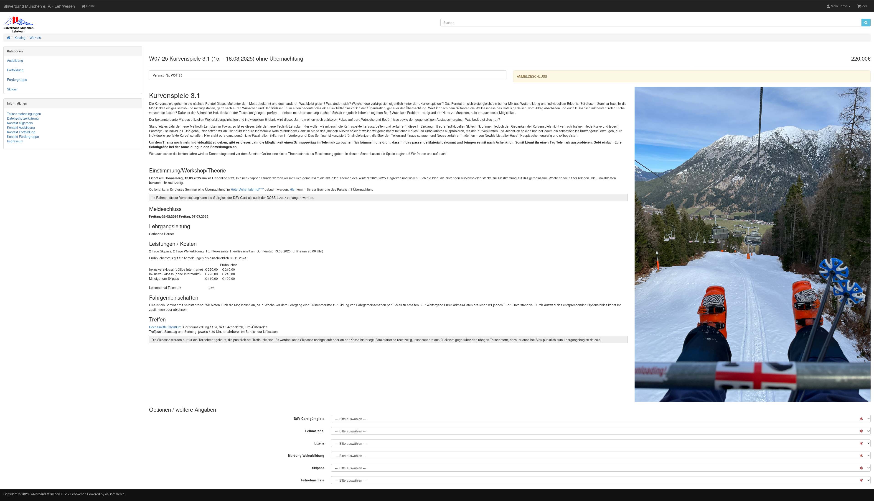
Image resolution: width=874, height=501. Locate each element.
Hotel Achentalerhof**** (247, 189)
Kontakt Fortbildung (21, 132)
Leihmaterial (314, 431)
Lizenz (319, 443)
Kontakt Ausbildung (21, 127)
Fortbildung (15, 70)
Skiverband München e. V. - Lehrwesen (39, 6)
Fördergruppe (17, 79)
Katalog (20, 37)
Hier (293, 189)
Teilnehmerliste (312, 480)
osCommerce (114, 494)
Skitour (12, 89)
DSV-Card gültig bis (309, 418)
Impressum (15, 141)
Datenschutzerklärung (23, 118)
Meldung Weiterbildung (306, 455)
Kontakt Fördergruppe (23, 136)
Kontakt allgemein (20, 123)
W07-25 (35, 37)
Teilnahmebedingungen (24, 113)
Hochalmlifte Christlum (165, 327)
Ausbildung (15, 60)
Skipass (318, 467)
